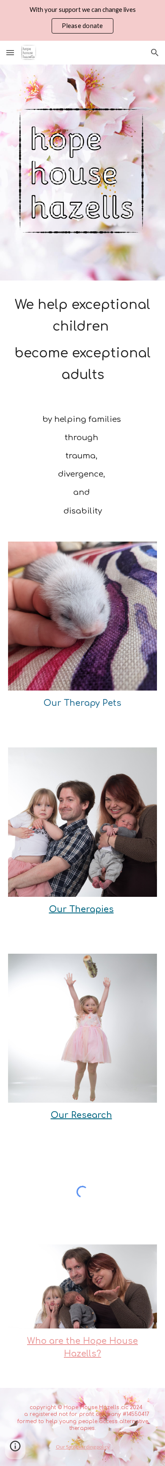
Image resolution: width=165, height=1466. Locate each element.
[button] (10, 52)
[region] (82, 20)
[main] (82, 340)
